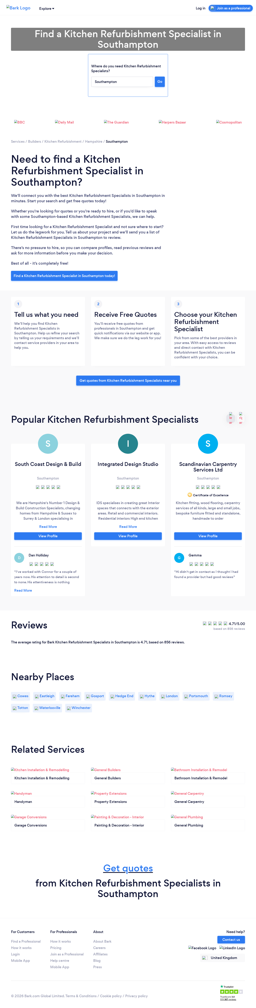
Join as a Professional (67, 954)
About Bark (102, 941)
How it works (21, 947)
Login (15, 954)
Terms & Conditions (81, 996)
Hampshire (93, 141)
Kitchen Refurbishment (63, 141)
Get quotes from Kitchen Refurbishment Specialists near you (128, 380)
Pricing (55, 947)
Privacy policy (136, 996)
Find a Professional (26, 941)
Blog (97, 960)
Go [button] (159, 81)
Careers (99, 947)
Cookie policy (111, 996)
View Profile (48, 536)
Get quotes (128, 868)
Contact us (231, 939)
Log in (200, 8)
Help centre (59, 960)
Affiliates (100, 954)
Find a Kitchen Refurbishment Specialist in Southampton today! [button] (64, 275)
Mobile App (20, 960)
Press (97, 967)
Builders (34, 141)
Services (18, 141)
